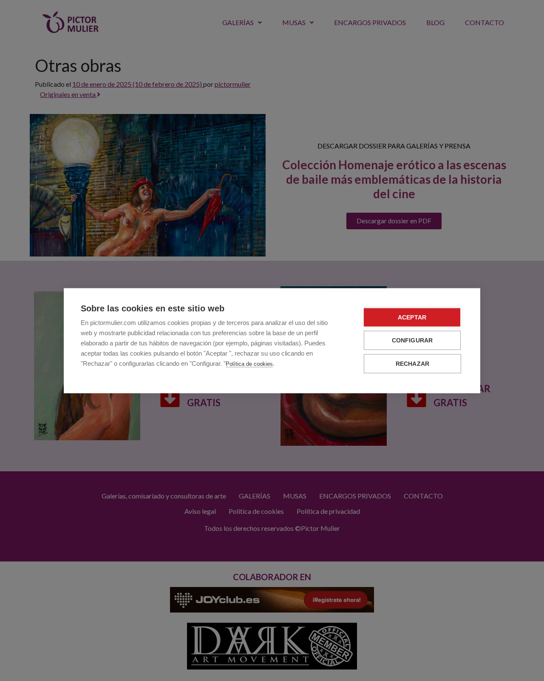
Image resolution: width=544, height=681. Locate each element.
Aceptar (412, 317)
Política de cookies (249, 363)
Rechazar (413, 363)
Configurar (412, 340)
